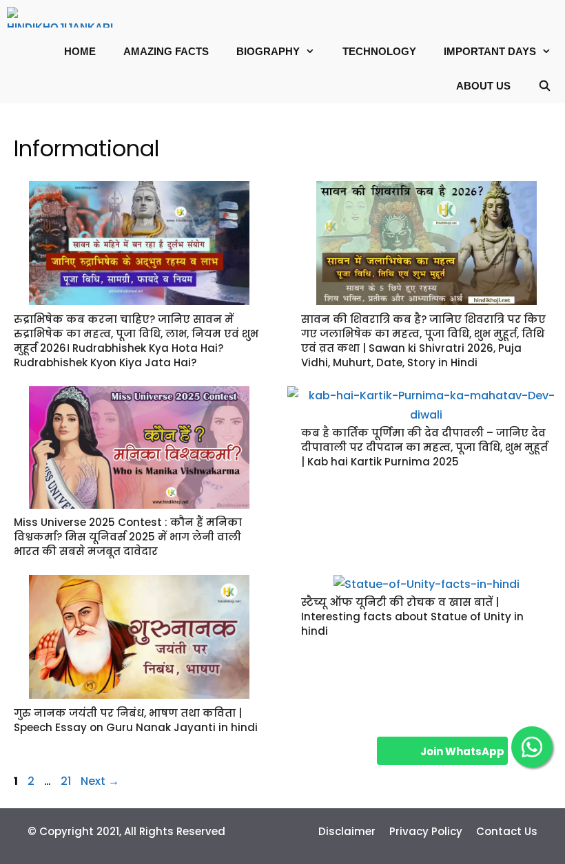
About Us (483, 86)
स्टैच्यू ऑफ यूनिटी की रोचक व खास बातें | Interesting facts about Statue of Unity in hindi (412, 616)
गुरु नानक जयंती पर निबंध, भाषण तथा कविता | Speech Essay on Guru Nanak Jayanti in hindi (136, 720)
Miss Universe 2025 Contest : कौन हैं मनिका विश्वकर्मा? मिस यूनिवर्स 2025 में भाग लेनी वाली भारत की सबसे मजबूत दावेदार (128, 536)
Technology (379, 51)
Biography (268, 51)
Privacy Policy (425, 831)
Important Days (490, 51)
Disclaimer (347, 831)
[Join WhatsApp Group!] (532, 747)
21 (67, 781)
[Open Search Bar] (544, 86)
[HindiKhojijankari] (63, 17)
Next (100, 781)
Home (80, 51)
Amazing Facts (166, 51)
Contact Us (506, 831)
